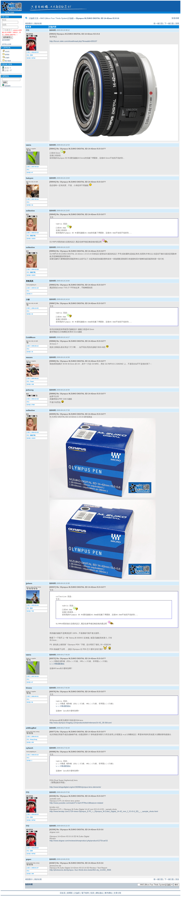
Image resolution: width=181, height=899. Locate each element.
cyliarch (29, 748)
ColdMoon (30, 337)
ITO (27, 30)
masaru (29, 357)
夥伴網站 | (109, 893)
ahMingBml (31, 728)
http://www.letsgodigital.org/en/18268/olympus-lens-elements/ (75, 787)
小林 (28, 299)
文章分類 (117, 893)
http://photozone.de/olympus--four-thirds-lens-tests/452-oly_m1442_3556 (80, 870)
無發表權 (175, 18)
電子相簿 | (85, 893)
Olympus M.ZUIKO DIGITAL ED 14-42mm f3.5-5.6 (97, 18)
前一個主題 (158, 23)
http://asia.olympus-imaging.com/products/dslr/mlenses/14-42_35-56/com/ (81, 723)
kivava (29, 688)
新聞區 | (70, 893)
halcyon (29, 178)
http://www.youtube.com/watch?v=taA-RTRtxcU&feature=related (76, 803)
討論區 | (77, 893)
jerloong (30, 390)
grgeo (28, 859)
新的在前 (38, 23)
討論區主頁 (33, 18)
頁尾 (177, 23)
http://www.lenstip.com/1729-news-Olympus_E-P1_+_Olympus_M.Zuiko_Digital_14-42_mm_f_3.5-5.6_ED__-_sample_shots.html (104, 811)
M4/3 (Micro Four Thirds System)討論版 (57, 18)
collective (30, 211)
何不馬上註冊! (9, 12)
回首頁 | (63, 893)
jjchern (29, 583)
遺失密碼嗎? (6, 40)
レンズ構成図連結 (57, 664)
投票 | (92, 893)
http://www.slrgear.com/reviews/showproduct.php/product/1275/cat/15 (79, 841)
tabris (28, 145)
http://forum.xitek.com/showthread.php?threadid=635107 (73, 41)
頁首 (177, 879)
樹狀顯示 (29, 23)
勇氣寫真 (29, 281)
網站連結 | (100, 893)
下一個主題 (169, 23)
